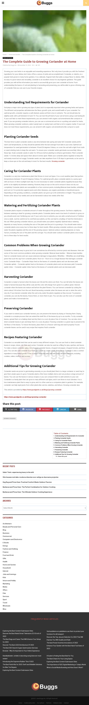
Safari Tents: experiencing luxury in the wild (18, 472)
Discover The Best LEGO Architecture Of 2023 (18, 645)
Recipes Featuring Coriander (63, 452)
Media (5, 587)
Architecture (7, 524)
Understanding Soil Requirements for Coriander (69, 436)
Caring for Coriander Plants (63, 440)
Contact (66, 703)
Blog (4, 530)
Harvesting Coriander (61, 447)
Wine (4, 609)
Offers (5, 590)
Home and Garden (7, 58)
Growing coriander (58, 161)
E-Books (6, 543)
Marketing (6, 584)
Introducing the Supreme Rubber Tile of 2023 (18, 661)
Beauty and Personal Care (12, 527)
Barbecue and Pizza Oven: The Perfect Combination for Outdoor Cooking (29, 487)
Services (6, 596)
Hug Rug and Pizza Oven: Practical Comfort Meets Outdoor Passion (27, 482)
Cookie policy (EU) (29, 703)
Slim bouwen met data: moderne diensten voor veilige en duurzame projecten (30, 477)
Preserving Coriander (61, 450)
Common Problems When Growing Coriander (69, 445)
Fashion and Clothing (10, 549)
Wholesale (6, 606)
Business (6, 533)
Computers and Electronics (12, 539)
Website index (57, 703)
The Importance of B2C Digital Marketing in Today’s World (66, 664)
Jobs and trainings (9, 574)
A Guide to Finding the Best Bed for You (60, 656)
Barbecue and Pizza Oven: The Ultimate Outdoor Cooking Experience (27, 492)
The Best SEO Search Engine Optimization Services (20, 648)
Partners (48, 703)
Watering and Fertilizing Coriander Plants (67, 443)
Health (5, 561)
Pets (4, 593)
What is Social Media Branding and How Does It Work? (65, 667)
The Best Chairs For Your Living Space (60, 659)
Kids (4, 577)
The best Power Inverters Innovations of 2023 (62, 643)
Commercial (7, 536)
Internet (5, 571)
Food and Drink (8, 555)
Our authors (40, 703)
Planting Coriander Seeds (63, 438)
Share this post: (62, 456)
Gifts (4, 558)
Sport (5, 599)
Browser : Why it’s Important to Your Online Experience (21, 651)
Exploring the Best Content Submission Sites (18, 631)
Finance (5, 552)
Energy (5, 546)
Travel (5, 603)
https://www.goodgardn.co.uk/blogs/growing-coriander (42, 390)
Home (20, 703)
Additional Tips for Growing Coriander (66, 454)
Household (7, 568)
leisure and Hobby (9, 580)
